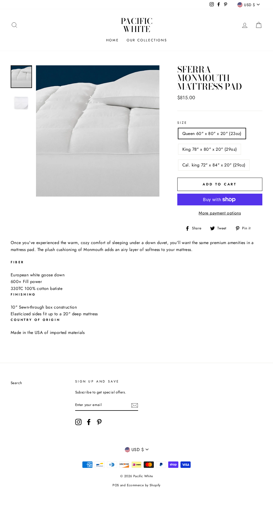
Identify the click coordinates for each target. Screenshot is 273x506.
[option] (97, 131)
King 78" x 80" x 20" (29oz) (209, 149)
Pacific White (136, 25)
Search (16, 382)
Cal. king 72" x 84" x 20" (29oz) (214, 165)
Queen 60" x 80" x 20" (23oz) (212, 133)
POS (116, 485)
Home (112, 40)
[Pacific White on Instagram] (78, 422)
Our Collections (147, 40)
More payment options (220, 213)
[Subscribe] (134, 404)
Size (182, 122)
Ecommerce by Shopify (143, 485)
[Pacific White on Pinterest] (99, 422)
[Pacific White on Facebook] (89, 422)
